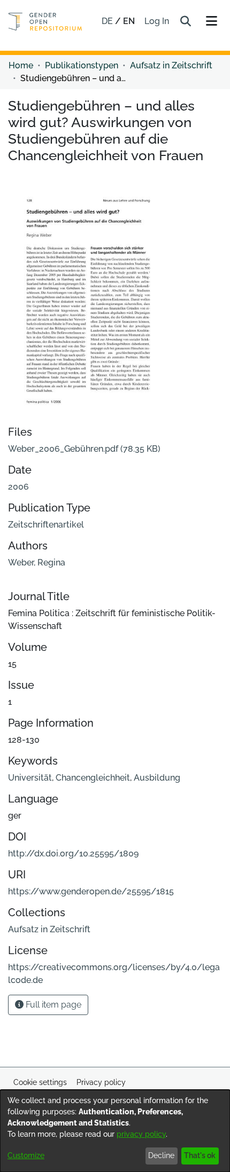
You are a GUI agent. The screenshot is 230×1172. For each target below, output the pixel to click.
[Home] (45, 22)
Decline (161, 1155)
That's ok (200, 1155)
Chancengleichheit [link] (93, 778)
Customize (25, 1155)
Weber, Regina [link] (36, 562)
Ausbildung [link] (157, 778)
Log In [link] (157, 21)
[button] (185, 21)
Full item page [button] (52, 1005)
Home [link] (21, 65)
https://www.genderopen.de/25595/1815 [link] (91, 891)
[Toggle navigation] (211, 21)
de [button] (108, 21)
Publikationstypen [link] (81, 65)
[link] (84, 449)
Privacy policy (101, 1082)
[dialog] (115, 1131)
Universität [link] (30, 778)
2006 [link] (18, 487)
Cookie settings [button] (40, 1082)
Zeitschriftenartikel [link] (46, 525)
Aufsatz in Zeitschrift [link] (171, 65)
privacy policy (141, 1134)
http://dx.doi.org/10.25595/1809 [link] (73, 853)
